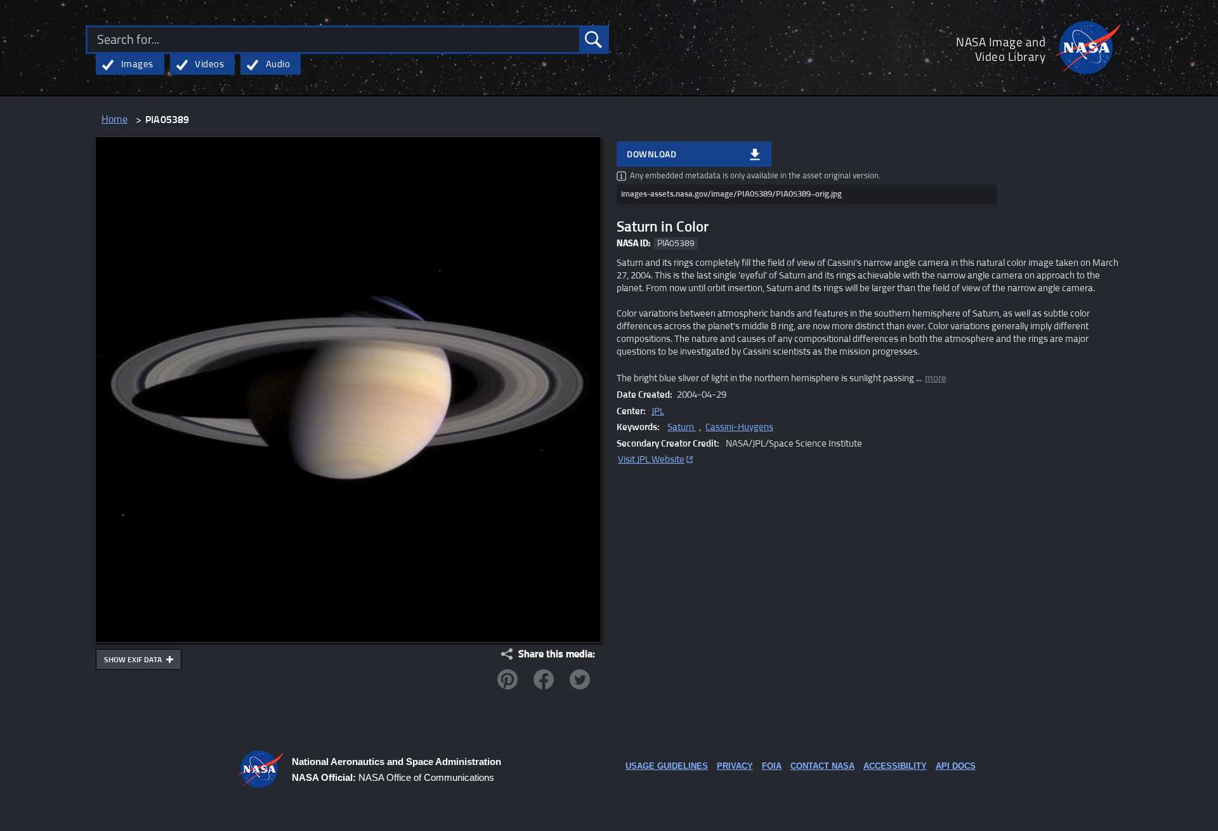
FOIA (772, 766)
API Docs (956, 766)
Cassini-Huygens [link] (739, 427)
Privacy (735, 766)
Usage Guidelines (666, 766)
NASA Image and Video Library (1000, 48)
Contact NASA (822, 766)
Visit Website (651, 459)
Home (115, 119)
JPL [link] (658, 411)
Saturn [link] (681, 427)
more (935, 378)
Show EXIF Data (134, 660)
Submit (593, 39)
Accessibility (895, 766)
